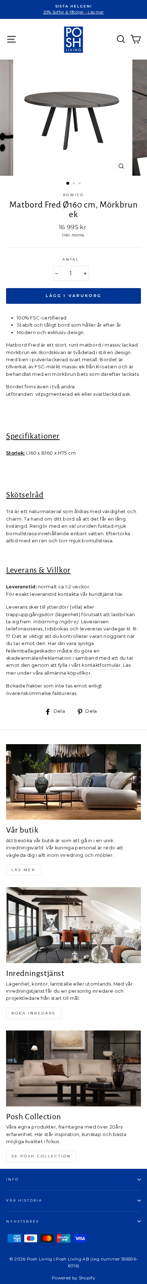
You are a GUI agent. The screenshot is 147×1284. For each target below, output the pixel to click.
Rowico (73, 195)
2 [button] (74, 184)
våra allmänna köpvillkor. (62, 673)
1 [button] (68, 183)
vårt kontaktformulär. (96, 665)
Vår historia (24, 1200)
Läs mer (23, 870)
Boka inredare (33, 1013)
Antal (70, 259)
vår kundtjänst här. (102, 594)
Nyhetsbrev (23, 1221)
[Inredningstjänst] (73, 925)
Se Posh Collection (41, 1156)
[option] (73, 9)
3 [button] (80, 184)
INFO (12, 1179)
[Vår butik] (73, 782)
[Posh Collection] (73, 1068)
